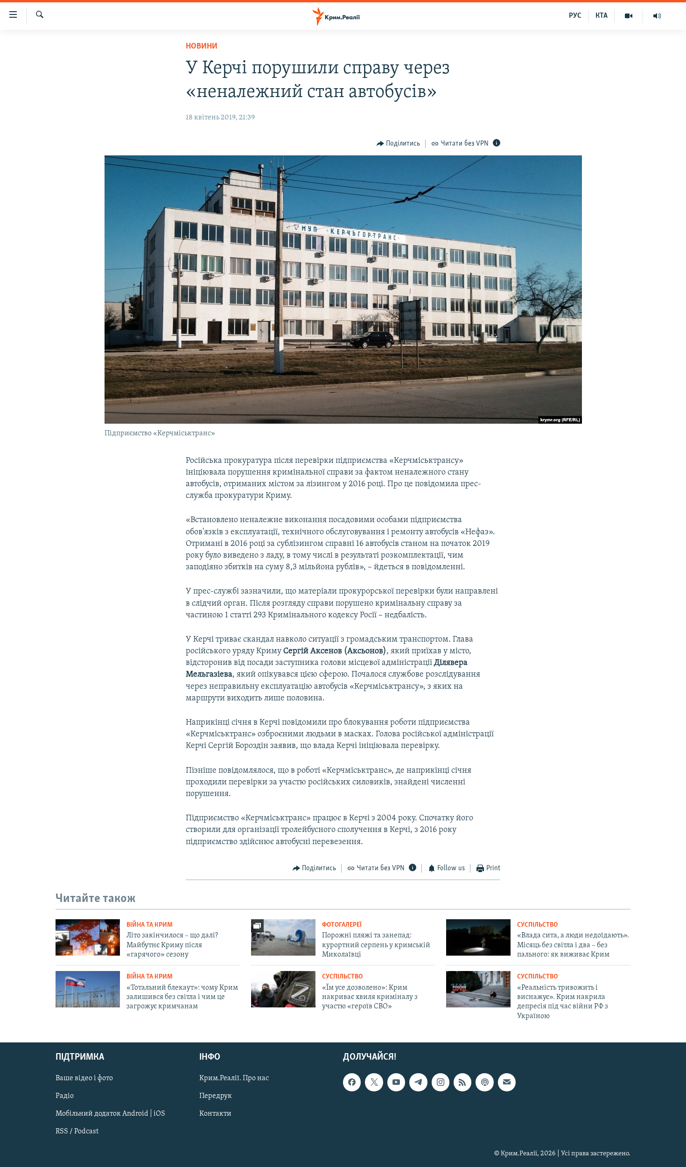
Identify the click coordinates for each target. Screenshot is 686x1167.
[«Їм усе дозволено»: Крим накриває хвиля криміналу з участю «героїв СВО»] (283, 989)
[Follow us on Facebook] (352, 1082)
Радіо (65, 1096)
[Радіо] (657, 15)
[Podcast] (484, 1082)
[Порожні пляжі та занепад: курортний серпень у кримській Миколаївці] (283, 937)
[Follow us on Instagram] (440, 1082)
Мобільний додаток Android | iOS (110, 1114)
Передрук (215, 1096)
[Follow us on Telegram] (418, 1082)
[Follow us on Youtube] (396, 1082)
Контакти (215, 1114)
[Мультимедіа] (629, 15)
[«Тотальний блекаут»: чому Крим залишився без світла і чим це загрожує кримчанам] (88, 989)
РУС (575, 16)
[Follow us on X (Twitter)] (374, 1082)
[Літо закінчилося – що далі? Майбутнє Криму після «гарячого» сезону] (88, 937)
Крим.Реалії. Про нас (234, 1079)
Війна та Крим (149, 925)
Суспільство (537, 925)
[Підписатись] (507, 1082)
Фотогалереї (342, 925)
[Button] (398, 144)
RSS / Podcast (77, 1132)
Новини (201, 46)
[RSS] (462, 1082)
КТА (601, 16)
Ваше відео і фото (84, 1079)
